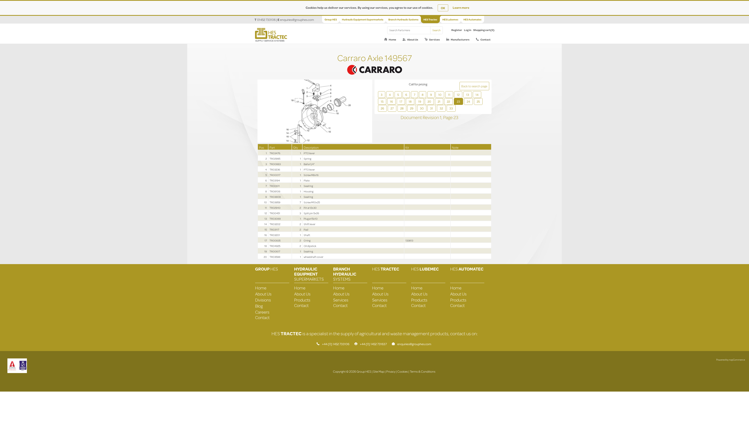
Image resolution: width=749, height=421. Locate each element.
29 (411, 108)
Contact (485, 40)
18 (410, 101)
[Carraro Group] (374, 65)
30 (422, 108)
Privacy (390, 371)
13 (467, 94)
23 (458, 101)
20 (429, 101)
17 (400, 101)
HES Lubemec (450, 19)
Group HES (331, 19)
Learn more (461, 7)
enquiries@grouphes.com (297, 19)
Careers (262, 312)
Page (448, 117)
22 (448, 101)
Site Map (378, 371)
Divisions (263, 300)
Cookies (402, 371)
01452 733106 (266, 19)
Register (456, 30)
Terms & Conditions (422, 371)
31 (431, 108)
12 (458, 94)
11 (449, 94)
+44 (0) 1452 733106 (335, 344)
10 (439, 94)
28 (402, 108)
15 (382, 101)
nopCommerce (737, 359)
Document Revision (420, 117)
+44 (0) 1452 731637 (373, 344)
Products (302, 300)
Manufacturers (460, 40)
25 (478, 101)
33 (451, 108)
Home (392, 40)
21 (439, 101)
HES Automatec (472, 19)
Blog (259, 306)
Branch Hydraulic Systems (403, 19)
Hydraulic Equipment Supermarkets (362, 19)
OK (443, 8)
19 (419, 101)
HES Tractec (430, 19)
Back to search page (474, 86)
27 (392, 108)
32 (441, 108)
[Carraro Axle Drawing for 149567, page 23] (314, 111)
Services (434, 40)
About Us (412, 40)
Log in (467, 30)
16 (391, 101)
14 (477, 94)
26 (382, 108)
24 (468, 101)
